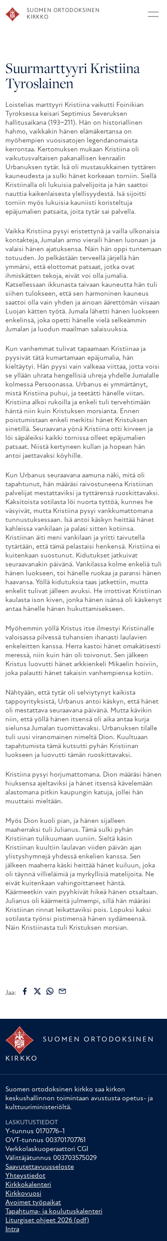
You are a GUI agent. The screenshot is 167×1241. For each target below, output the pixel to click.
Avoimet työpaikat (33, 1202)
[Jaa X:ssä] (37, 991)
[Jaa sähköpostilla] (62, 991)
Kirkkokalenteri (28, 1184)
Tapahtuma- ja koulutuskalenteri (53, 1211)
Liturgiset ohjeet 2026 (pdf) (47, 1220)
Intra (12, 1229)
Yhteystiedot (25, 1176)
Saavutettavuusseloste (39, 1167)
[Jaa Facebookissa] (25, 991)
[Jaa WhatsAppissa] (50, 991)
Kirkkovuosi (23, 1193)
